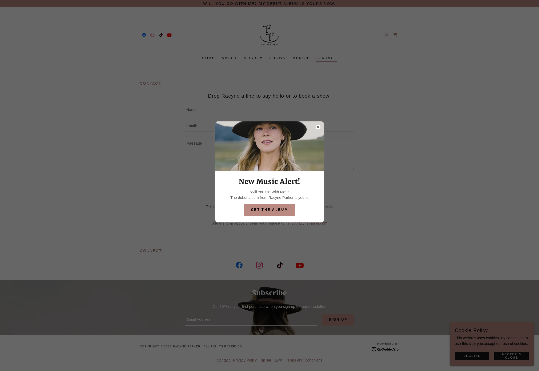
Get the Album (269, 209)
